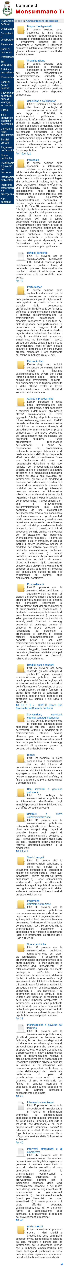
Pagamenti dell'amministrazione (13, 149)
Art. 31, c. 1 (22, 851)
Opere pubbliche (6, 157)
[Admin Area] (62, 1264)
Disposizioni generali (8, 22)
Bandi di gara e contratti (5, 85)
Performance (8, 56)
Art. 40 (19, 1142)
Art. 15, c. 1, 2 (23, 153)
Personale (7, 44)
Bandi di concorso (6, 51)
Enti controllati (6, 63)
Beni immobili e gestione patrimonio (7, 119)
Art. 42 (19, 1220)
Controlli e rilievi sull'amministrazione (44, 815)
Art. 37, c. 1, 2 (25, 705)
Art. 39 (19, 1096)
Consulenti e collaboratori (41, 101)
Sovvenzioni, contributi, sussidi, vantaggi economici (8, 99)
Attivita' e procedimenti (8, 71)
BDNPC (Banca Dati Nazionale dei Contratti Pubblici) (39, 707)
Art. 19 (19, 280)
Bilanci (4, 109)
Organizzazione (10, 28)
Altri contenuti (6, 200)
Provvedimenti (9, 77)
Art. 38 (19, 1018)
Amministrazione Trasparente (42, 20)
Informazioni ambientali (8, 178)
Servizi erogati (5, 141)
